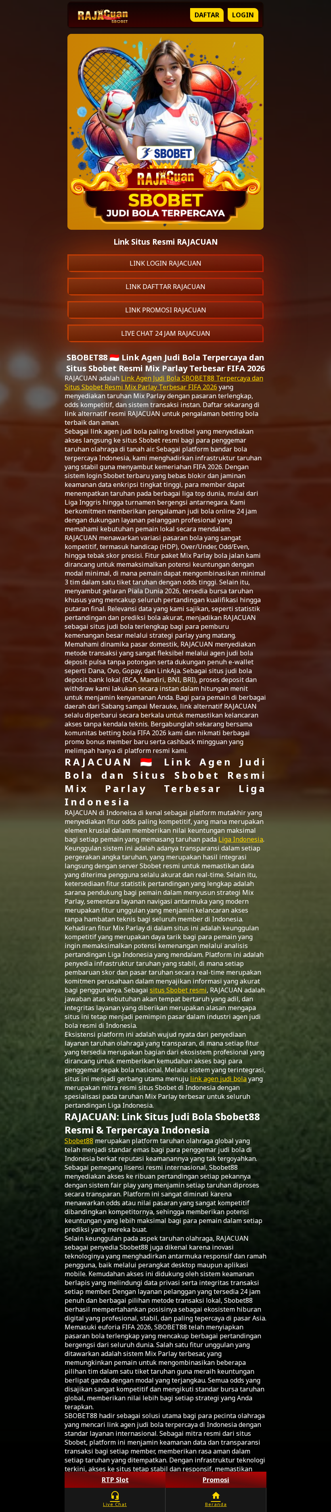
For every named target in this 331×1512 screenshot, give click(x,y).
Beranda (216, 1499)
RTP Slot (115, 1479)
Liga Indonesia (240, 839)
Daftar (207, 14)
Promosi (216, 1479)
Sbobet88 (79, 1140)
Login (243, 14)
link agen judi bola (218, 1078)
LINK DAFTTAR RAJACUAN (165, 286)
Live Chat (115, 1499)
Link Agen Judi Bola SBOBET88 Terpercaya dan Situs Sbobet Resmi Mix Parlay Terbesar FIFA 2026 (164, 382)
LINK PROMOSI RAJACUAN (165, 310)
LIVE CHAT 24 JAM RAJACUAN (165, 333)
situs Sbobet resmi (178, 990)
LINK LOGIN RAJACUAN (165, 263)
